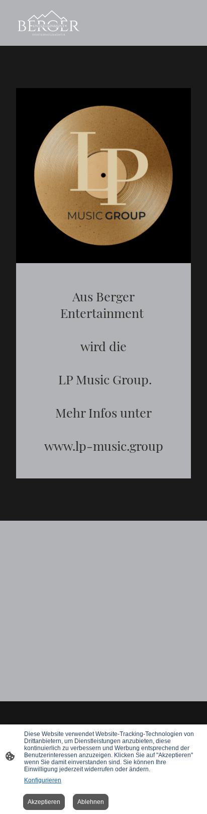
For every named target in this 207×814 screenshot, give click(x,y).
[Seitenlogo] (48, 23)
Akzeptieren (44, 801)
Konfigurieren (42, 780)
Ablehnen (90, 801)
